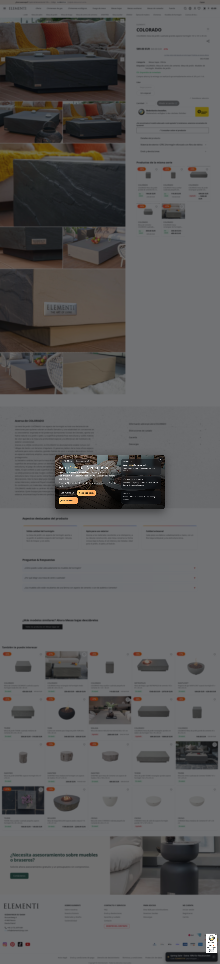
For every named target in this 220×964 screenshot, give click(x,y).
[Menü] (215, 935)
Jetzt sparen (68, 500)
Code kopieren (86, 492)
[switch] (211, 950)
